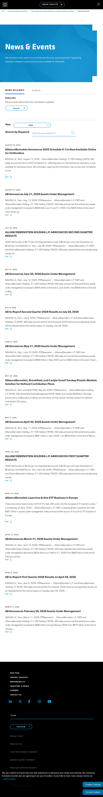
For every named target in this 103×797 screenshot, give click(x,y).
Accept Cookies (93, 792)
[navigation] (99, 5)
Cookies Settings (93, 784)
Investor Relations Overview (18, 11)
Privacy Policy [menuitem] (17, 736)
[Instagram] (41, 701)
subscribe (21, 727)
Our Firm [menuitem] (14, 673)
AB (3, 11)
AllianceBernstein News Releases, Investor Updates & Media (52, 11)
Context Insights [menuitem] (19, 677)
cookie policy (9, 779)
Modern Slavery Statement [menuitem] (22, 760)
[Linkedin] (12, 701)
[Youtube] (50, 701)
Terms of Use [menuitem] (16, 744)
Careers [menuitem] (14, 690)
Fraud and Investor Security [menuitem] (23, 768)
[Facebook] (31, 701)
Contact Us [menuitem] (16, 695)
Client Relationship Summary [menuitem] (23, 752)
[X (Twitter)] (21, 701)
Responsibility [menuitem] (18, 682)
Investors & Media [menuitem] (19, 686)
